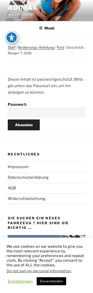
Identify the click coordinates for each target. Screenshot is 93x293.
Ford (60, 47)
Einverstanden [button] (51, 281)
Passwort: (17, 104)
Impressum (18, 166)
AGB (12, 188)
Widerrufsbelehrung (26, 198)
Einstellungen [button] (20, 281)
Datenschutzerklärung (28, 177)
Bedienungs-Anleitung (36, 47)
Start (12, 47)
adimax (23, 7)
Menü (49, 28)
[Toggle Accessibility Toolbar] (11, 37)
